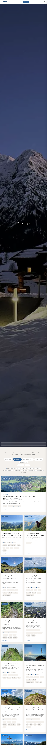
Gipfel (25, 468)
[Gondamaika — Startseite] (4, 2)
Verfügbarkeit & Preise (24, 444)
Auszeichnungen (23, 462)
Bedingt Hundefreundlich (7, 470)
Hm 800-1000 (32, 470)
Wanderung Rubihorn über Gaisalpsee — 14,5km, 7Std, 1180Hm (20, 498)
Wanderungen (17, 459)
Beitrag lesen (5, 509)
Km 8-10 (19, 677)
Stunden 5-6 (17, 470)
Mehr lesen (4, 553)
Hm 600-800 (24, 470)
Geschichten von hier (28, 459)
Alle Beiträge (8, 459)
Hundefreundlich (40, 470)
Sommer (19, 468)
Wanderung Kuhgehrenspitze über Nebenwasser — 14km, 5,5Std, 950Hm (34, 578)
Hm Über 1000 (10, 592)
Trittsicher (38, 468)
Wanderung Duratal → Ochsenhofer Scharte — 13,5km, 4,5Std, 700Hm (11, 623)
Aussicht (13, 468)
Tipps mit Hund (28, 542)
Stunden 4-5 (15, 637)
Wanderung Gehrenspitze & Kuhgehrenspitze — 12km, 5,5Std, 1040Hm (35, 710)
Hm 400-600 (14, 677)
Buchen (26, 1)
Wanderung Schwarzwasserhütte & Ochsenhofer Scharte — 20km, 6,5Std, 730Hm (11, 710)
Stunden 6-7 (34, 679)
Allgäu (27, 465)
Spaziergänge (38, 459)
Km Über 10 (31, 468)
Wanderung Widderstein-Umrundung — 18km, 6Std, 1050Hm (9, 578)
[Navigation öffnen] (45, 2)
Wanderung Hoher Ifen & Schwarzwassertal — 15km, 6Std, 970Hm (35, 665)
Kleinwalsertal (21, 465)
